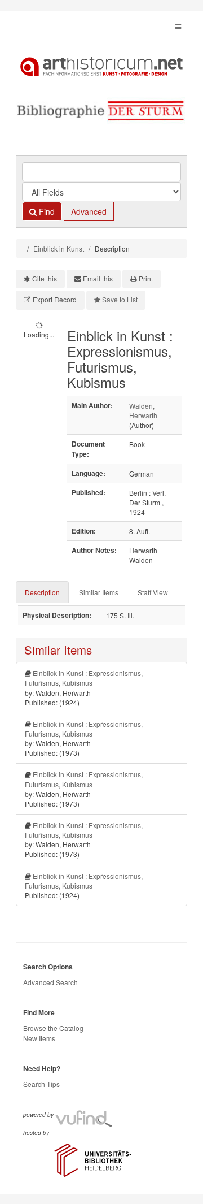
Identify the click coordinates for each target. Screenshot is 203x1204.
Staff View (153, 592)
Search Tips (41, 1084)
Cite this (44, 278)
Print (146, 278)
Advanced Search (50, 982)
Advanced (89, 211)
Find (46, 211)
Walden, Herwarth (143, 410)
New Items (39, 1038)
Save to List (120, 299)
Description (42, 592)
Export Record (55, 299)
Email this (98, 278)
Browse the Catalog (53, 1028)
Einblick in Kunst (58, 248)
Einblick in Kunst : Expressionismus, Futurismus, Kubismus (84, 677)
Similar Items (98, 592)
